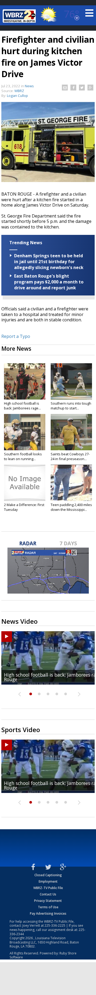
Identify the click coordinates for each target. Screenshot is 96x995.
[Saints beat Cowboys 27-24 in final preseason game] (71, 432)
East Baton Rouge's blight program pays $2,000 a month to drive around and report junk (48, 282)
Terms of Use (48, 907)
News (29, 86)
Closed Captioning (48, 875)
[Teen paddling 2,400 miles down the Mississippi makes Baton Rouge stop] (71, 483)
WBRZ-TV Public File (48, 888)
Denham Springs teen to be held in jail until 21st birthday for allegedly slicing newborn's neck (48, 261)
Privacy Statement (48, 900)
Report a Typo (15, 336)
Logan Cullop (17, 95)
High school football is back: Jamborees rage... (22, 405)
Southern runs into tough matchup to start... (71, 405)
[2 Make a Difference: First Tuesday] (24, 483)
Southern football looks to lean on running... (23, 456)
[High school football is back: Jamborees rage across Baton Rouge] (24, 381)
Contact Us (48, 894)
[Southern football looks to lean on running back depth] (24, 432)
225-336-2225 (55, 925)
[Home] (20, 16)
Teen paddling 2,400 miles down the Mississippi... (71, 507)
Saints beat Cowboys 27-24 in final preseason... (70, 456)
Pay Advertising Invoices (48, 913)
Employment (48, 881)
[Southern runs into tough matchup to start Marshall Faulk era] (71, 381)
